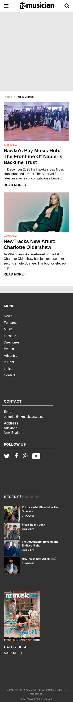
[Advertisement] (36, 51)
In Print (9, 362)
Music (8, 329)
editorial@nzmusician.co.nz (24, 416)
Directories (11, 342)
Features (10, 322)
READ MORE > (15, 185)
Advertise (10, 355)
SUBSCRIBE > (13, 652)
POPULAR (31, 497)
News (8, 316)
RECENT (11, 497)
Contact (9, 375)
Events (9, 349)
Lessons (10, 336)
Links (8, 368)
